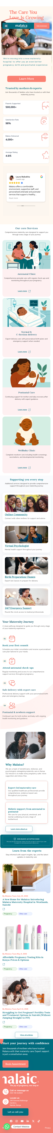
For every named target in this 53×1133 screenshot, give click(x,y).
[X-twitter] (33, 1121)
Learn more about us (19, 829)
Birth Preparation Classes (20, 576)
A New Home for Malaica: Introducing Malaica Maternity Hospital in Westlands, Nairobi (25, 902)
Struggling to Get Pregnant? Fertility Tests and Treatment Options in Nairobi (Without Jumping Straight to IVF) (26, 1015)
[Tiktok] (38, 1121)
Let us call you (15, 1112)
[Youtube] (22, 1121)
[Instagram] (16, 1121)
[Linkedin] (27, 1121)
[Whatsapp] (7, 1126)
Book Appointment (42, 26)
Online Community (16, 514)
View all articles (26, 1035)
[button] (6, 26)
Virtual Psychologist (17, 545)
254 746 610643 (16, 1093)
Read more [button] (13, 198)
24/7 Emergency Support (18, 608)
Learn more (22, 291)
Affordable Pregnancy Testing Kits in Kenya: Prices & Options (22, 958)
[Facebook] (11, 1121)
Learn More (26, 79)
